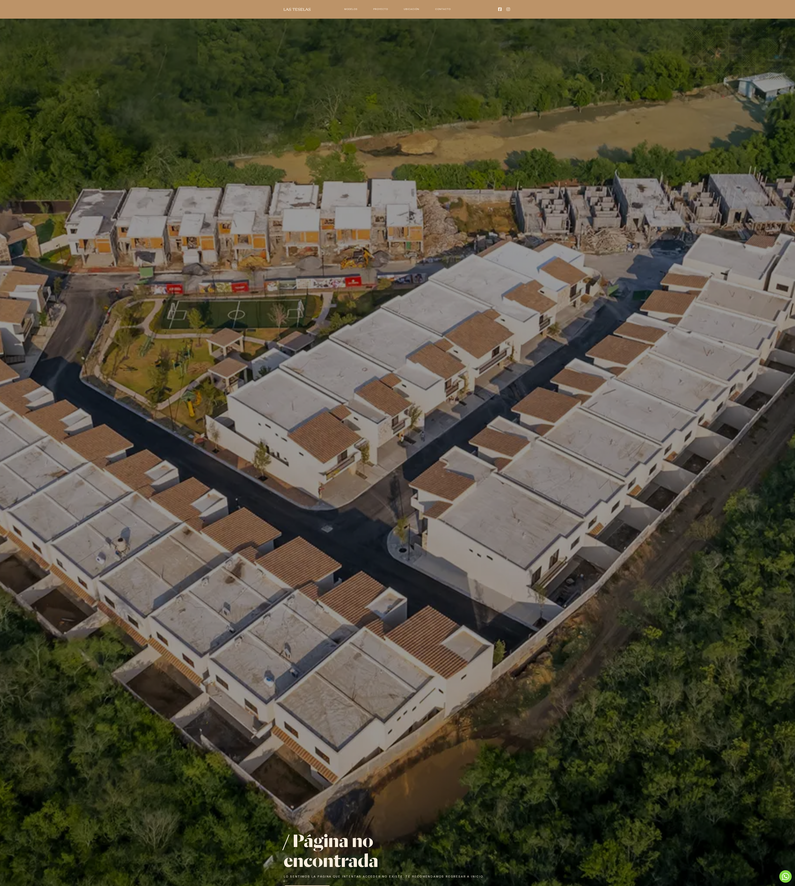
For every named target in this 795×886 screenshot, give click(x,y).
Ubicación (411, 9)
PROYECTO (380, 9)
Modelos (350, 9)
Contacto (443, 9)
